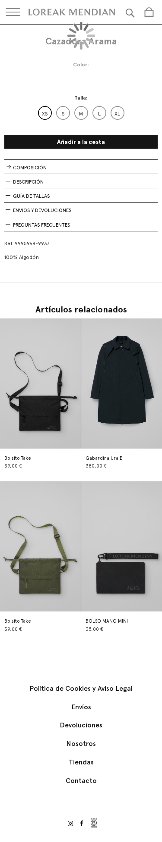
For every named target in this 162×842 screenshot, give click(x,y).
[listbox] (81, 113)
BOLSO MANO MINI (107, 621)
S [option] (63, 114)
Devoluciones (81, 725)
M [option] (81, 114)
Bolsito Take (17, 458)
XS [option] (45, 114)
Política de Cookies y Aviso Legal (81, 688)
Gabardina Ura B (104, 458)
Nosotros (81, 743)
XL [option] (117, 114)
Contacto (81, 781)
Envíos (81, 707)
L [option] (99, 114)
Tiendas (81, 762)
